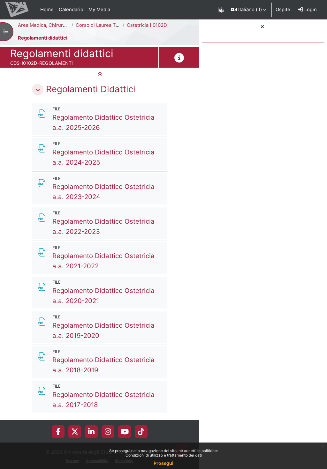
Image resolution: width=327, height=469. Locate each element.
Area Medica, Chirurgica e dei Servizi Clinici (67, 25)
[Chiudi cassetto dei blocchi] (262, 27)
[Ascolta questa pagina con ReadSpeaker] (221, 9)
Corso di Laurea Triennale (105, 25)
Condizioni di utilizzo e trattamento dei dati (163, 455)
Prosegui (163, 463)
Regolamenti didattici (42, 38)
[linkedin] (91, 431)
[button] (248, 9)
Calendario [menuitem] (71, 9)
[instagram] (108, 431)
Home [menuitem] (47, 9)
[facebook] (58, 431)
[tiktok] (141, 431)
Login (310, 9)
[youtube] (125, 431)
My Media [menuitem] (99, 9)
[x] (74, 431)
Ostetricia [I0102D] (148, 25)
